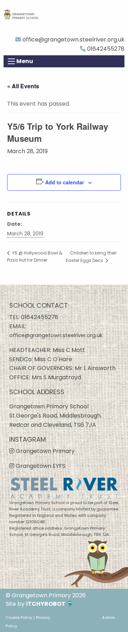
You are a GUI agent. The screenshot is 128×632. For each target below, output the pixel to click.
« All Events (23, 86)
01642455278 (105, 49)
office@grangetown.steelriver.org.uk (72, 39)
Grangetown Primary (44, 451)
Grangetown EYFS (39, 466)
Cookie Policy (19, 617)
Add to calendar (64, 182)
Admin (108, 617)
